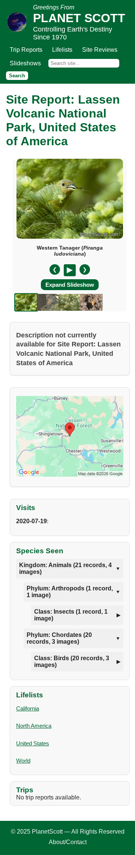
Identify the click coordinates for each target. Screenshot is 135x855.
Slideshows (25, 63)
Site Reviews (99, 50)
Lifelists (62, 50)
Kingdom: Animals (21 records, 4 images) (65, 568)
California (27, 708)
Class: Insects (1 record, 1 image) (71, 615)
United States (32, 743)
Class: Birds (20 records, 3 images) (71, 661)
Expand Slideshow (69, 284)
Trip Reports (26, 50)
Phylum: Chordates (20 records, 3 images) (59, 638)
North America (33, 726)
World (23, 760)
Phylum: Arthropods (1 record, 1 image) (70, 591)
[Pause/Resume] (70, 270)
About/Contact (68, 842)
